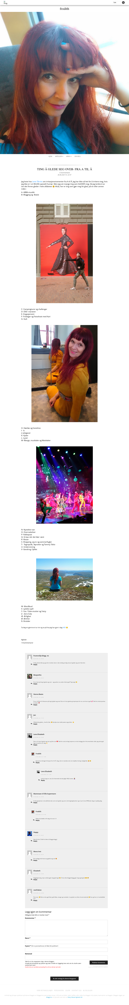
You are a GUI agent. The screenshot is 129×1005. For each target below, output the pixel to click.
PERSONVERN (59, 990)
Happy (35, 832)
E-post (41, 946)
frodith (64, 8)
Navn (27, 938)
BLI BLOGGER (87, 990)
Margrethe (37, 675)
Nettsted (28, 954)
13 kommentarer (64, 173)
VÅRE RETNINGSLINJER (45, 990)
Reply (35, 664)
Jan (34, 715)
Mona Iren (37, 851)
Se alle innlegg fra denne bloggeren (64, 978)
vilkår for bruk (100, 967)
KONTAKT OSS (76, 990)
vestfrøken (37, 890)
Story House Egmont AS (75, 997)
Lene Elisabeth (38, 734)
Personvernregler (94, 967)
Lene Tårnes (37, 181)
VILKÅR (67, 990)
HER (64, 627)
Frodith (38, 754)
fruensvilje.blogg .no (41, 656)
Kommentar (30, 918)
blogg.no (49, 997)
